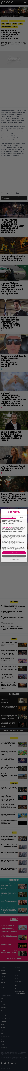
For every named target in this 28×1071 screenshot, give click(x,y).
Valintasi (21, 517)
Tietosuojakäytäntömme (14, 559)
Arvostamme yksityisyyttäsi (9, 517)
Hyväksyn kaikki (14, 552)
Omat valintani (14, 556)
